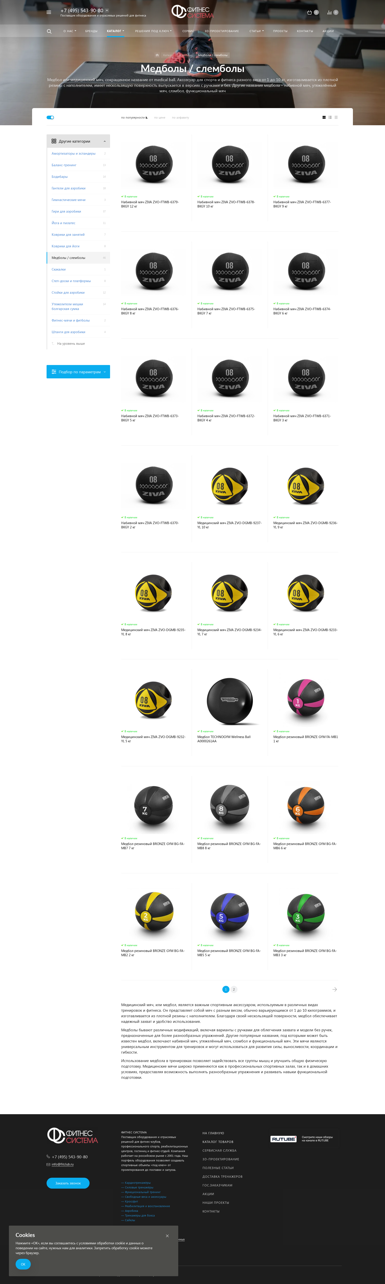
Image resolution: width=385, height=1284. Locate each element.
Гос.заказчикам (218, 1185)
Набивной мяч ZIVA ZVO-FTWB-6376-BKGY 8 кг (150, 311)
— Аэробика (129, 1210)
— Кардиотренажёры (136, 1182)
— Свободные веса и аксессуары (143, 1196)
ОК (23, 1264)
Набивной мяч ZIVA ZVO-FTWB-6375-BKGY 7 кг (226, 311)
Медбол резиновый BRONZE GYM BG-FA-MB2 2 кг (153, 953)
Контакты (211, 1211)
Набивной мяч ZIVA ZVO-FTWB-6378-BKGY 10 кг (226, 204)
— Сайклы (128, 1220)
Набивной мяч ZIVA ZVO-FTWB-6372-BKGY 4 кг (226, 418)
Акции (208, 1194)
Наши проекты (216, 1202)
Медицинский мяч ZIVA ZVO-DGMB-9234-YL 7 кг (229, 632)
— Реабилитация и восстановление (145, 1206)
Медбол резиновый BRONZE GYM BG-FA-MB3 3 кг (305, 953)
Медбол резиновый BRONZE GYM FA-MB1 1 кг (305, 739)
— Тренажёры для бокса (138, 1215)
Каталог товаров (218, 1142)
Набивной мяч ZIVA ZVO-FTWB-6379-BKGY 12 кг (150, 204)
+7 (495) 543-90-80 (81, 10)
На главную (213, 1133)
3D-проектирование (221, 1159)
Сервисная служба (220, 1150)
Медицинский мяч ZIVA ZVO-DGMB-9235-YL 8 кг (153, 632)
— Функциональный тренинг (141, 1192)
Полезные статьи (218, 1168)
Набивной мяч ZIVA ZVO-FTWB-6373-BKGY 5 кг (150, 418)
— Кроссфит (129, 1201)
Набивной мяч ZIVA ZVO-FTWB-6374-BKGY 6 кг (302, 311)
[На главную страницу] (192, 11)
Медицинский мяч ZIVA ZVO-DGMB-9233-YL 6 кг (305, 632)
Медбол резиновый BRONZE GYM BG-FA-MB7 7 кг (153, 846)
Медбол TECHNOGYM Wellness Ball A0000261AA (224, 739)
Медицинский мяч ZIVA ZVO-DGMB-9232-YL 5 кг (153, 739)
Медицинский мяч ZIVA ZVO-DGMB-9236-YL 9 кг (305, 525)
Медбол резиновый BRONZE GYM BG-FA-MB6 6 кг (305, 846)
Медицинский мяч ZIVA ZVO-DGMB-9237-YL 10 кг (229, 525)
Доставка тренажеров (223, 1176)
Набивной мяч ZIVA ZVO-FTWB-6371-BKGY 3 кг (302, 418)
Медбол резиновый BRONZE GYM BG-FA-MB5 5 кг (229, 953)
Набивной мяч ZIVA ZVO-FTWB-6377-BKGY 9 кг (302, 204)
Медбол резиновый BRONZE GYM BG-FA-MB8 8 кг (229, 846)
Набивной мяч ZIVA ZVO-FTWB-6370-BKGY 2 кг (150, 525)
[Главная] (157, 55)
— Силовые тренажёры (137, 1187)
